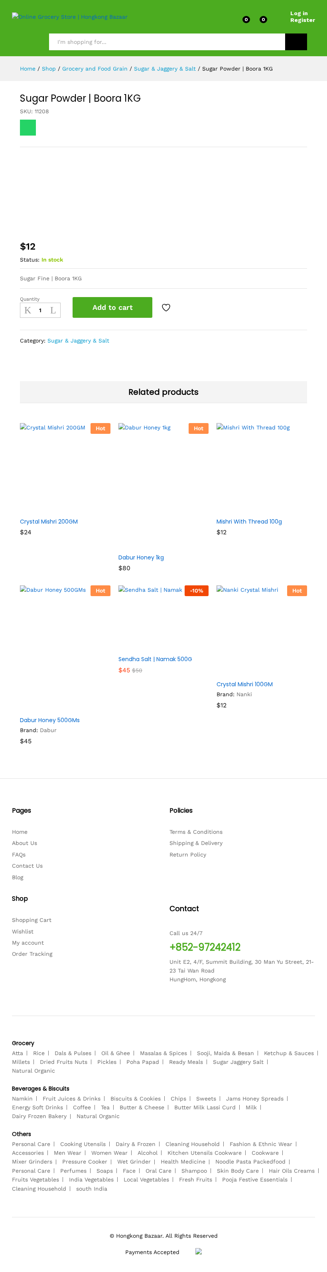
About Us (24, 843)
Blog (17, 877)
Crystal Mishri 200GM (49, 521)
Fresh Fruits (195, 1179)
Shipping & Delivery (196, 843)
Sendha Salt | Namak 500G (155, 659)
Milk (251, 1107)
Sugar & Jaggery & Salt (78, 340)
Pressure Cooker (84, 1161)
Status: (29, 259)
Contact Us (27, 865)
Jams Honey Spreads (255, 1098)
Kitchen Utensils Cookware (204, 1153)
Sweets (206, 1098)
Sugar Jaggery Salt (238, 1062)
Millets (21, 1062)
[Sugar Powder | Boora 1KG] (28, 128)
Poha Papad (142, 1062)
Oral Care (158, 1171)
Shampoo (194, 1171)
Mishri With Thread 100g (249, 521)
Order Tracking (32, 954)
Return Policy (187, 854)
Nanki (244, 694)
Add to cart (113, 307)
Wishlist (22, 931)
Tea (105, 1107)
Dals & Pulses (73, 1053)
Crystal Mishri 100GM (245, 684)
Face (129, 1171)
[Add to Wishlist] (167, 307)
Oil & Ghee (115, 1053)
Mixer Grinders (32, 1161)
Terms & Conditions (196, 832)
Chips (178, 1098)
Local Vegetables (146, 1179)
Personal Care (31, 1144)
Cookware (265, 1153)
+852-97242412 (204, 947)
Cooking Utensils (83, 1144)
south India (91, 1188)
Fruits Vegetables (35, 1179)
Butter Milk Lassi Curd (205, 1107)
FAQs (19, 854)
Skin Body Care (238, 1171)
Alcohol (148, 1153)
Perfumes (73, 1171)
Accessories (28, 1153)
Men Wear (67, 1153)
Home (20, 832)
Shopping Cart (31, 920)
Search (296, 41)
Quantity (29, 299)
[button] (45, 508)
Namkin (22, 1098)
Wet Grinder (134, 1161)
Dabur (48, 730)
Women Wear (109, 1153)
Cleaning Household (192, 1144)
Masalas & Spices (163, 1053)
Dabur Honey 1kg (141, 557)
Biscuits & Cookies (135, 1098)
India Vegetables (91, 1179)
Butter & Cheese (142, 1107)
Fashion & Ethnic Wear (261, 1144)
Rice (39, 1053)
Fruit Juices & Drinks (71, 1098)
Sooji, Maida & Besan (225, 1053)
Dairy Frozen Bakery (39, 1116)
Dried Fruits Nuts (63, 1062)
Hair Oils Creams (292, 1171)
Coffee (82, 1107)
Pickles (106, 1062)
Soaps (105, 1171)
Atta (17, 1053)
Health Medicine (183, 1161)
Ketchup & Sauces (289, 1053)
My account (28, 942)
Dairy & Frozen (136, 1144)
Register (302, 20)
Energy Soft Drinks (37, 1107)
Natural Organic (33, 1070)
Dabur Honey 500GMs (50, 720)
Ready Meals (186, 1062)
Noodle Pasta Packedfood (250, 1161)
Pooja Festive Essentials (255, 1179)
